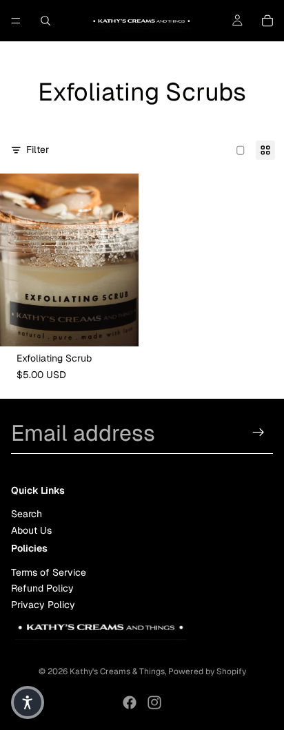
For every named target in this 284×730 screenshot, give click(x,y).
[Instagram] (154, 702)
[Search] (45, 21)
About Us (31, 529)
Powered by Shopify (207, 671)
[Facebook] (129, 702)
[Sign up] (258, 432)
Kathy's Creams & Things (117, 671)
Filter (37, 149)
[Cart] (267, 21)
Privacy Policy (43, 604)
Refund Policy (42, 588)
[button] (27, 702)
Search (26, 514)
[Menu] (16, 20)
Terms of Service (48, 571)
